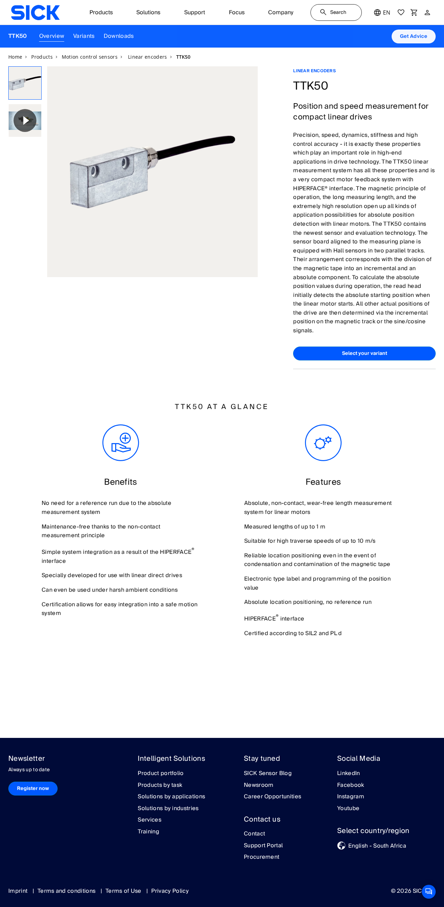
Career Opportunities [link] (272, 796)
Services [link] (149, 820)
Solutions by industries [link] (168, 808)
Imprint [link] (18, 891)
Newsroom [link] (259, 785)
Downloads (119, 36)
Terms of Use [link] (124, 891)
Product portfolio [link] (160, 773)
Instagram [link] (350, 796)
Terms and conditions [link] (67, 891)
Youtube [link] (348, 808)
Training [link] (148, 832)
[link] (35, 12)
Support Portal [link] (263, 845)
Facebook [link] (350, 785)
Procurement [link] (262, 857)
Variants (84, 36)
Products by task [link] (160, 785)
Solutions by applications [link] (171, 796)
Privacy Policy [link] (169, 891)
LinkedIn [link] (348, 773)
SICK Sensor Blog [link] (268, 773)
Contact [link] (254, 834)
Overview (52, 36)
